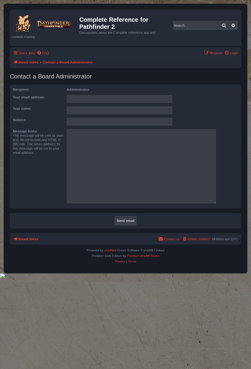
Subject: (19, 120)
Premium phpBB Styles (143, 255)
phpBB (109, 250)
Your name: (22, 108)
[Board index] (45, 22)
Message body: (25, 131)
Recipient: (21, 89)
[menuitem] (43, 53)
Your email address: (29, 97)
